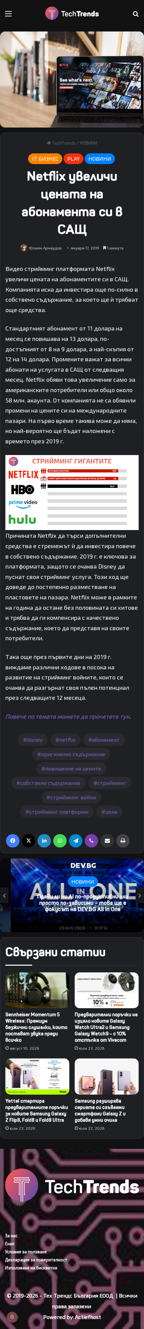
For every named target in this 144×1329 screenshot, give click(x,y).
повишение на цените (73, 768)
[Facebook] (12, 840)
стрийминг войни (73, 797)
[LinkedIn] (44, 840)
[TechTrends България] (72, 13)
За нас (11, 1235)
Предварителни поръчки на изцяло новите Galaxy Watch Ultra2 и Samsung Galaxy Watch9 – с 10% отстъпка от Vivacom (106, 1027)
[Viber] (91, 840)
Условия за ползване (26, 1251)
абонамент (106, 739)
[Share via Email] (107, 840)
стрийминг (111, 783)
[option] (72, 895)
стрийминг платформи (58, 811)
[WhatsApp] (60, 840)
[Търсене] (135, 15)
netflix (67, 739)
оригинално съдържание (73, 754)
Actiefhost (88, 1317)
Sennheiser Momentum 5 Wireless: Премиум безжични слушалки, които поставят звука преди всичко (36, 1027)
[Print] (123, 840)
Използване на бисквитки (31, 1267)
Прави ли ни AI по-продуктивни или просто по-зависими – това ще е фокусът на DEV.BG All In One (72, 903)
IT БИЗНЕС (45, 158)
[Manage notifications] (12, 1317)
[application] (72, 493)
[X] (28, 840)
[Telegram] (75, 840)
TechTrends (63, 143)
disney (35, 739)
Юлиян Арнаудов (45, 247)
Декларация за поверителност (36, 1259)
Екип (9, 1243)
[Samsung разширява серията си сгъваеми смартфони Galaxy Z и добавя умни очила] (107, 1076)
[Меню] (8, 15)
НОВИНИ (88, 143)
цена (111, 811)
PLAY (73, 158)
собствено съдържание (50, 783)
